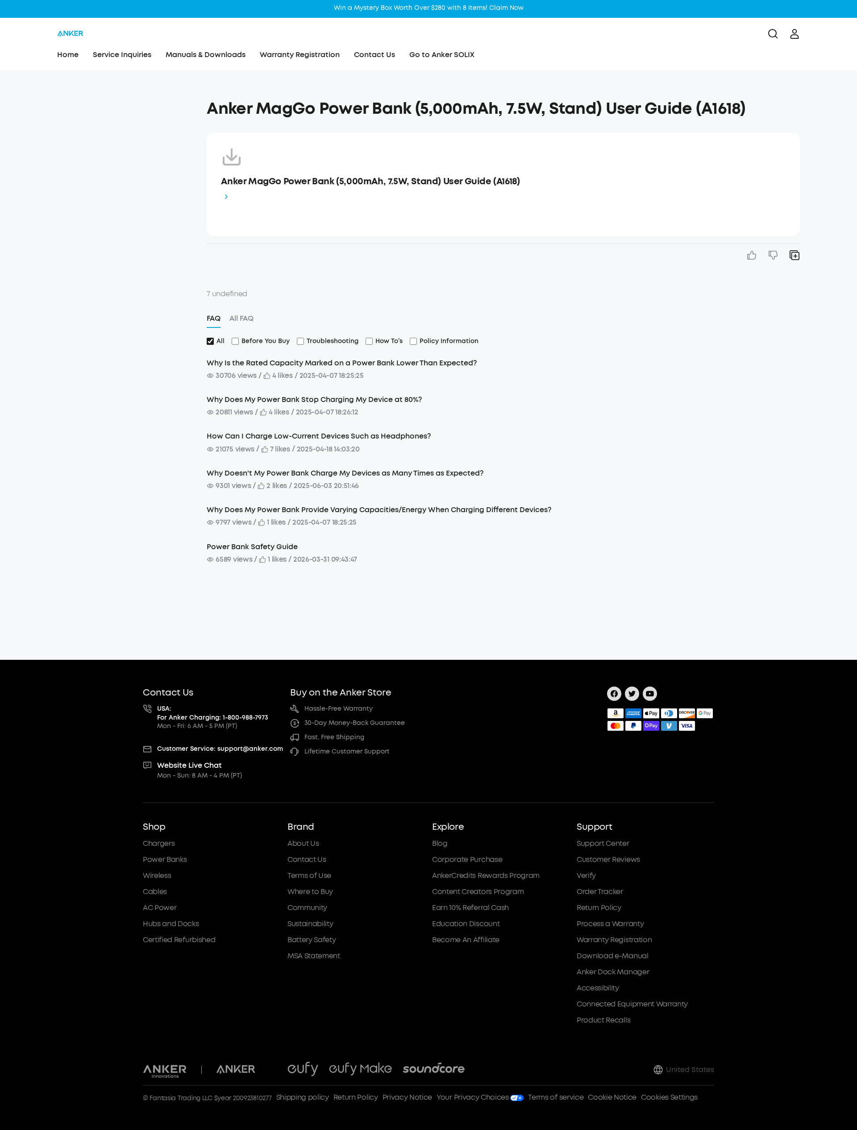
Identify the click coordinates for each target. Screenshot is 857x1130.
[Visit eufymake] (360, 1070)
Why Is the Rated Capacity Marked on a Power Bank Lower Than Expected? (342, 363)
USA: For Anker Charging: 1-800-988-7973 (212, 713)
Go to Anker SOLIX (441, 54)
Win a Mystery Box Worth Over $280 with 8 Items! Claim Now (429, 8)
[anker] (70, 34)
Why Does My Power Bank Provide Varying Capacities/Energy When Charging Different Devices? (379, 509)
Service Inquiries (122, 54)
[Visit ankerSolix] (271, 1069)
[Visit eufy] (302, 1070)
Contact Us (374, 54)
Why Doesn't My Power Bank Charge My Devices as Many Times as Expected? (345, 473)
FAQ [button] (213, 318)
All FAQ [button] (241, 318)
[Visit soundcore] (434, 1070)
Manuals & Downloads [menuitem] (205, 54)
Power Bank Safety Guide (252, 546)
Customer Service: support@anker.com (220, 749)
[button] (117, 104)
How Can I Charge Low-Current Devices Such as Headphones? (319, 436)
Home (68, 54)
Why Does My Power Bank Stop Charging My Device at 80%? (314, 399)
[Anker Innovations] (165, 1070)
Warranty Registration (300, 54)
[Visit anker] (235, 1070)
